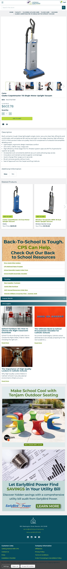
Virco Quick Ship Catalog (12, 263)
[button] (33, 480)
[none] (33, 49)
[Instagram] (31, 537)
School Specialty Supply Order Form (16, 270)
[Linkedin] (28, 537)
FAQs (3, 555)
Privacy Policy (39, 552)
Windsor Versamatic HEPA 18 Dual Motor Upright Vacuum (48, 220)
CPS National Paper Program (13, 266)
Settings (6, 566)
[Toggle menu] (2, 2)
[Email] (3, 124)
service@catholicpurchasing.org (33, 529)
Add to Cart (7, 216)
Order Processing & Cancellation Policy (48, 558)
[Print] (6, 124)
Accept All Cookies (28, 566)
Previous (3, 86)
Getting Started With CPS (10, 548)
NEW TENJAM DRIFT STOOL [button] (33, 444)
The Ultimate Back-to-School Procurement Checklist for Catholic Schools (48, 331)
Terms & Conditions (41, 555)
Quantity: (5, 110)
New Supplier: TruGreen (12, 283)
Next (63, 86)
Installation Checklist (8, 558)
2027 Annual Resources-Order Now (16, 290)
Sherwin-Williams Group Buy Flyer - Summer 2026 (20, 293)
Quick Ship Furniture (11, 286)
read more (5, 343)
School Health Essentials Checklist (15, 273)
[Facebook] (39, 537)
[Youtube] (35, 537)
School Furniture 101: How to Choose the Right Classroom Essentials (15, 331)
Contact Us (5, 552)
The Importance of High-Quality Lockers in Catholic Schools (16, 370)
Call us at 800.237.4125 (33, 532)
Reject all (15, 566)
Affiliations (38, 548)
